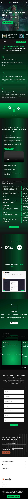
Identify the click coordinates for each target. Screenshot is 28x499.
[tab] (13, 148)
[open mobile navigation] (1, 2)
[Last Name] (14, 396)
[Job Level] (14, 410)
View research (13, 226)
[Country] (14, 420)
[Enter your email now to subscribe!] (14, 444)
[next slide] (25, 32)
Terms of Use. (11, 449)
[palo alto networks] (14, 2)
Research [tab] (4, 336)
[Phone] (14, 415)
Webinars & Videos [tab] (22, 336)
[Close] (25, 490)
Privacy (3, 482)
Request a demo (7, 22)
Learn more (8, 148)
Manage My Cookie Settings (13, 496)
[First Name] (14, 392)
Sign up (5, 452)
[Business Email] (14, 401)
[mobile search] (26, 2)
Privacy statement (13, 493)
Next (25, 367)
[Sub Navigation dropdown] (8, 42)
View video (14, 110)
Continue (13, 425)
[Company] (14, 406)
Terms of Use (4, 486)
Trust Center (4, 484)
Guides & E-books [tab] (11, 336)
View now (13, 322)
